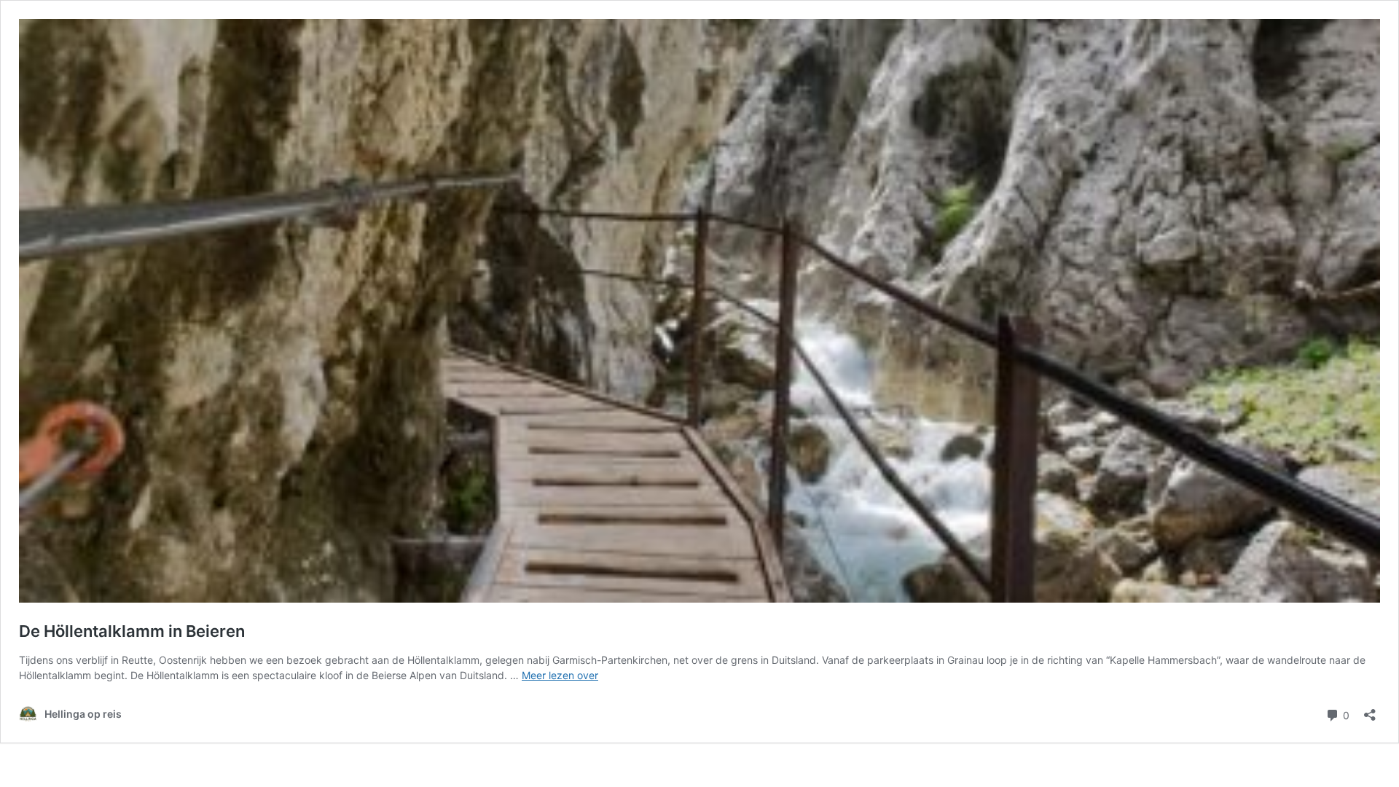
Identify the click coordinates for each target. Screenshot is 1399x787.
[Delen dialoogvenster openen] (1370, 710)
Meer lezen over (560, 675)
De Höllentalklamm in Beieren (132, 631)
